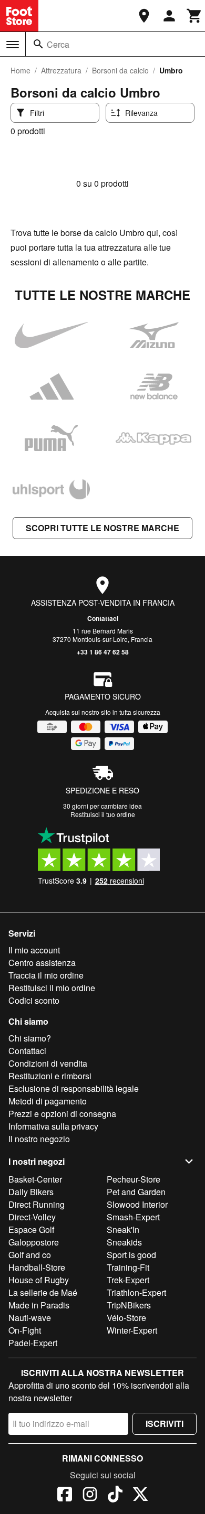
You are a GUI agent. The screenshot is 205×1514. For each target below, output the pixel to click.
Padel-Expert (32, 1343)
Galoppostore (33, 1242)
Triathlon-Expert (136, 1292)
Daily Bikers (31, 1192)
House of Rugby (38, 1280)
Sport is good (131, 1255)
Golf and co (29, 1255)
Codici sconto (33, 1000)
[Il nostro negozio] (144, 15)
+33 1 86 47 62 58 (103, 652)
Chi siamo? (29, 1038)
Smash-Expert (133, 1217)
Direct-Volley (32, 1217)
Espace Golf (31, 1229)
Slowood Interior (137, 1204)
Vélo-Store (126, 1318)
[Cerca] (38, 44)
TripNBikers (129, 1305)
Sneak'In (123, 1229)
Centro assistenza (42, 963)
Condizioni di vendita (47, 1063)
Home (20, 70)
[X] (140, 1496)
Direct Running (36, 1204)
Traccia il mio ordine (46, 975)
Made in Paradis (38, 1305)
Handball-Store (36, 1267)
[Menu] (12, 44)
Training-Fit (128, 1267)
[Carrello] (194, 15)
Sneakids (124, 1242)
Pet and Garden (136, 1192)
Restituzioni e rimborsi (49, 1076)
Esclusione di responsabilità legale (73, 1088)
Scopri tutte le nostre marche (102, 528)
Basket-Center (35, 1179)
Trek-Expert (128, 1280)
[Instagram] (89, 1496)
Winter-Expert (132, 1330)
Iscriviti (164, 1424)
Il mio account (34, 950)
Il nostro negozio (39, 1139)
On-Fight (24, 1330)
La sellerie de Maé (42, 1292)
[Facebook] (64, 1496)
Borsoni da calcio (120, 70)
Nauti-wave (29, 1318)
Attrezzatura (61, 70)
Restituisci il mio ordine (51, 988)
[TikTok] (115, 1496)
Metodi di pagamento (47, 1101)
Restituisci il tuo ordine (102, 814)
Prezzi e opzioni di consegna (62, 1114)
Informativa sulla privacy (53, 1126)
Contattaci (102, 618)
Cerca (58, 44)
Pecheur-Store (133, 1179)
